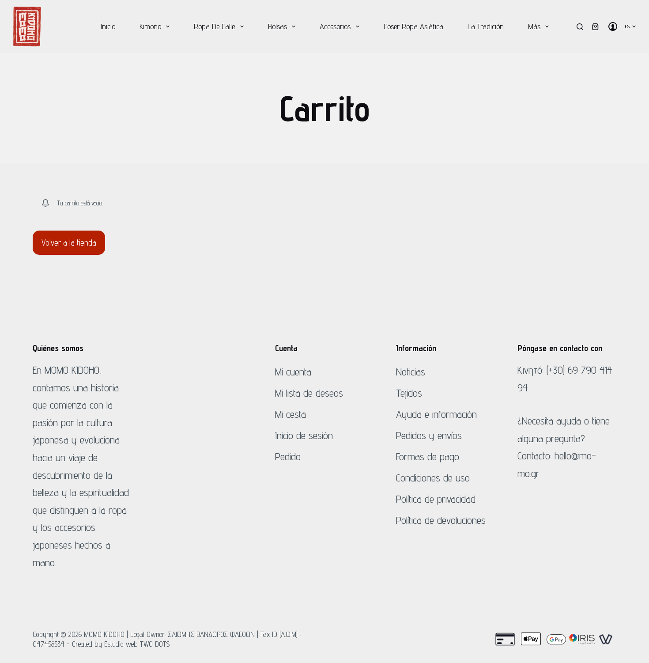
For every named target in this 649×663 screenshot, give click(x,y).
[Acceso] (612, 26)
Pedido (288, 456)
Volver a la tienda (69, 242)
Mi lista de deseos (309, 392)
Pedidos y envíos (429, 435)
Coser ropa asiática (413, 26)
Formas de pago (427, 456)
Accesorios (335, 26)
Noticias (410, 371)
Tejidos (409, 392)
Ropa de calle (214, 26)
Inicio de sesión (304, 435)
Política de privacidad (435, 499)
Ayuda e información (436, 414)
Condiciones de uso (433, 477)
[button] (630, 26)
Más (534, 26)
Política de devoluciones (441, 520)
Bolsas (277, 26)
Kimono (150, 26)
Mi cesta (290, 414)
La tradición (486, 26)
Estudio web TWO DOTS (137, 644)
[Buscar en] (580, 26)
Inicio (107, 26)
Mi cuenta (293, 371)
